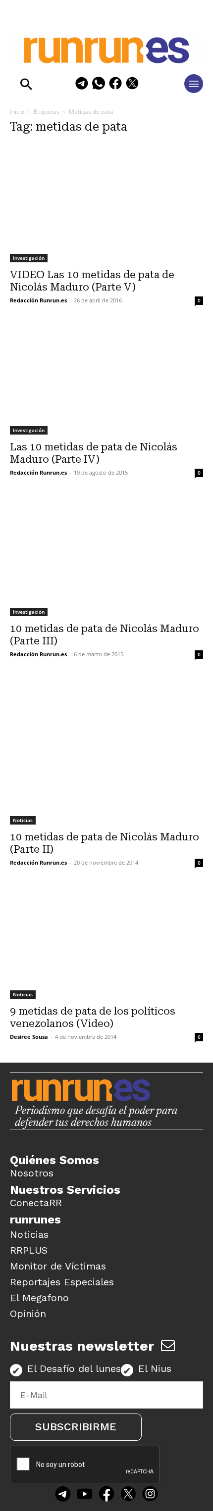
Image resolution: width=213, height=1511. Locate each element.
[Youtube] (84, 1495)
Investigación (29, 257)
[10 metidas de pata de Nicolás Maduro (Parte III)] (106, 557)
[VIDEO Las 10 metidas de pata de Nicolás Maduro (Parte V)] (106, 203)
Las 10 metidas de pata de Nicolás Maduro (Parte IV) (93, 453)
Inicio (17, 111)
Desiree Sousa (29, 1036)
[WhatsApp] (98, 85)
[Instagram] (150, 1495)
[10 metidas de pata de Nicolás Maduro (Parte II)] (106, 752)
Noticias (23, 820)
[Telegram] (81, 85)
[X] (132, 85)
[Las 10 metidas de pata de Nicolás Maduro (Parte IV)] (106, 380)
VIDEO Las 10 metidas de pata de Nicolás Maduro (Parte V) (92, 281)
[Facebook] (115, 85)
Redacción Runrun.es (38, 300)
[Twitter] (128, 1495)
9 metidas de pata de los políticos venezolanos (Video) (92, 1017)
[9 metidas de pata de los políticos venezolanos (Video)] (106, 943)
